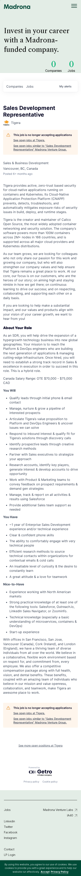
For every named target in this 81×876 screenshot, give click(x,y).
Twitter (8, 827)
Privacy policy (31, 781)
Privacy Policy (59, 871)
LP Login (9, 855)
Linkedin (9, 821)
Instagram (10, 838)
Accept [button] (45, 871)
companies (14, 86)
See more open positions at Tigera (40, 745)
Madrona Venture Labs (58, 810)
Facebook (10, 832)
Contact (9, 849)
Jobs (7, 810)
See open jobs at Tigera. (29, 140)
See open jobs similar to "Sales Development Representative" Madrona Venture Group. (42, 147)
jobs (29, 86)
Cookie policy (50, 781)
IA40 (70, 815)
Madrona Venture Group (17, 6)
